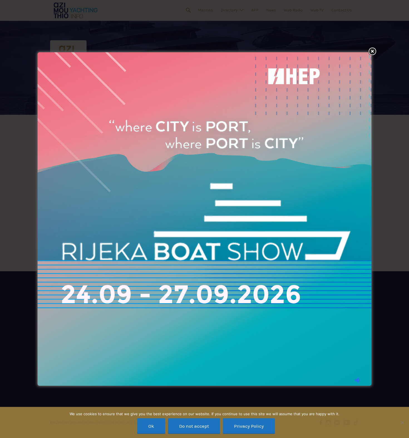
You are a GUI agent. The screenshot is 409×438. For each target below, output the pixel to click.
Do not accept (194, 426)
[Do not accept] (402, 422)
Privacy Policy (249, 426)
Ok (151, 426)
